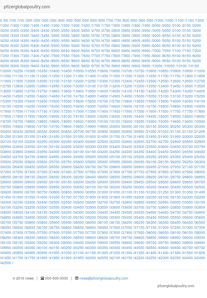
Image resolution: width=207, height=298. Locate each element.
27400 (54, 171)
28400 (91, 176)
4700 (96, 40)
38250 (6, 237)
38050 (164, 232)
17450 (115, 111)
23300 (91, 146)
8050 (167, 55)
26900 (139, 166)
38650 (103, 237)
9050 (167, 60)
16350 (54, 106)
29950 (54, 186)
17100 (30, 111)
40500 (139, 247)
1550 (66, 25)
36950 (103, 227)
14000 (103, 90)
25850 (91, 161)
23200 (67, 146)
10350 (42, 70)
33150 (6, 207)
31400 (200, 191)
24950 (79, 156)
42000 (91, 257)
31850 (103, 197)
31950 (127, 197)
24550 (188, 151)
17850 (6, 116)
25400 (188, 156)
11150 (30, 75)
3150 (187, 30)
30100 (91, 186)
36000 (79, 222)
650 (102, 20)
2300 (15, 30)
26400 (18, 166)
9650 (86, 65)
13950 (91, 90)
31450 (6, 197)
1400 (35, 25)
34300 (79, 212)
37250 (176, 227)
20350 (200, 126)
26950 (151, 166)
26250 (188, 161)
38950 (176, 237)
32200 (188, 197)
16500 (91, 106)
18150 (79, 116)
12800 (18, 85)
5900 (136, 45)
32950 (164, 202)
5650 (86, 45)
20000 (115, 126)
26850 (127, 166)
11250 (54, 75)
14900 (115, 95)
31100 (127, 191)
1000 (160, 20)
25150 (127, 156)
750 (118, 20)
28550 (127, 176)
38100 (176, 232)
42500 (6, 262)
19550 (6, 126)
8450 (45, 60)
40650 (176, 247)
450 (70, 20)
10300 (30, 70)
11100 (18, 75)
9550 (66, 65)
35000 (42, 217)
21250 (6, 136)
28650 (151, 176)
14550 (30, 95)
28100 (18, 176)
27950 (188, 171)
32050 (151, 197)
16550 (103, 106)
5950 (146, 45)
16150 (6, 106)
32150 (176, 197)
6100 (177, 45)
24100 (79, 151)
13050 (79, 85)
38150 (188, 232)
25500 (6, 161)
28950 (18, 181)
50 (6, 20)
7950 (146, 55)
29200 (79, 181)
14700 (67, 95)
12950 (54, 85)
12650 (188, 80)
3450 (45, 35)
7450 (45, 55)
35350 (127, 217)
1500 (55, 25)
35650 (200, 217)
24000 (54, 151)
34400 (103, 212)
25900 (103, 161)
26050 (139, 161)
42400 (188, 257)
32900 (151, 202)
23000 (18, 146)
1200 (200, 20)
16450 (79, 106)
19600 (18, 126)
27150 (200, 166)
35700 (6, 222)
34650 (164, 212)
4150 (187, 35)
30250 (127, 186)
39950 (6, 247)
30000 (67, 186)
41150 (91, 252)
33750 (151, 207)
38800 (139, 237)
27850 (164, 171)
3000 (156, 30)
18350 (127, 116)
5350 (25, 45)
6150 (187, 45)
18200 (91, 116)
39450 (91, 242)
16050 (188, 101)
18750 (18, 121)
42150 (127, 257)
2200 (197, 25)
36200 (127, 222)
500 (78, 20)
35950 (67, 222)
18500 (164, 116)
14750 (79, 95)
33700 (139, 207)
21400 (42, 136)
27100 (188, 166)
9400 (35, 65)
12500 (151, 80)
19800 (67, 126)
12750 (6, 85)
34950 (30, 217)
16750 (151, 106)
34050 (18, 212)
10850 (164, 70)
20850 (115, 131)
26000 (127, 161)
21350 (30, 136)
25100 (115, 156)
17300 (79, 111)
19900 (91, 126)
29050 (42, 181)
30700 (30, 191)
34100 (30, 212)
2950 (146, 30)
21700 (115, 136)
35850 (42, 222)
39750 (164, 242)
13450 (176, 85)
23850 (18, 151)
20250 (176, 126)
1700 (96, 25)
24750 (30, 156)
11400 (91, 75)
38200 (200, 232)
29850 (30, 186)
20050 (127, 126)
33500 (91, 207)
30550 (200, 186)
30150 (103, 186)
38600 (91, 237)
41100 (79, 252)
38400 (42, 237)
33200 (18, 207)
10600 (103, 70)
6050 (167, 45)
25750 (67, 161)
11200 (42, 75)
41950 (79, 257)
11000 (200, 70)
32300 (6, 202)
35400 (139, 217)
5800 (116, 45)
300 (45, 20)
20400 (6, 131)
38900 (164, 237)
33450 (79, 207)
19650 (30, 126)
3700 (96, 35)
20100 (139, 126)
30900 (79, 191)
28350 (79, 176)
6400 (35, 50)
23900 (30, 151)
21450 (54, 136)
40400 (115, 247)
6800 (116, 50)
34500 (127, 212)
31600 (42, 197)
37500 (30, 232)
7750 (106, 55)
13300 (139, 85)
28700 (164, 176)
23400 (115, 146)
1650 (86, 25)
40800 (6, 252)
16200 (18, 106)
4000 (156, 35)
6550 (66, 50)
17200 (54, 111)
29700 (200, 181)
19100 (103, 121)
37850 (115, 232)
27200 (6, 171)
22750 (164, 141)
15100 (164, 95)
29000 (30, 181)
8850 (126, 60)
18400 (139, 116)
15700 (103, 101)
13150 (103, 85)
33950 (200, 207)
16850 (176, 106)
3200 (197, 30)
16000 (176, 101)
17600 (151, 111)
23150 (54, 146)
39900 (200, 242)
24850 (54, 156)
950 (150, 20)
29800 (18, 186)
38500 (67, 237)
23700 (188, 146)
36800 (67, 227)
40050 (30, 247)
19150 (115, 121)
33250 (30, 207)
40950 (42, 252)
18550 (176, 116)
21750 (127, 136)
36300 (151, 222)
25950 (115, 161)
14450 (6, 95)
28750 (176, 176)
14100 (127, 90)
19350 (164, 121)
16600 (115, 106)
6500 (55, 50)
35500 (164, 217)
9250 (5, 65)
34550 (139, 212)
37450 (18, 232)
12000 (30, 80)
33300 (42, 207)
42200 (139, 257)
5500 (55, 45)
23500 (139, 146)
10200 (6, 70)
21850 (151, 136)
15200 (188, 95)
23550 (151, 146)
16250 (30, 106)
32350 (18, 202)
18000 (42, 116)
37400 (6, 232)
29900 (42, 186)
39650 (139, 242)
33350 (54, 207)
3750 (106, 35)
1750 (106, 25)
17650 (164, 111)
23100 (42, 146)
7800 (116, 55)
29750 (6, 186)
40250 (79, 247)
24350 (139, 151)
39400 (79, 242)
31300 (176, 191)
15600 (79, 101)
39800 (176, 242)
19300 (151, 121)
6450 (45, 50)
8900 (136, 60)
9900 (136, 65)
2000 (156, 25)
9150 (187, 60)
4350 (25, 40)
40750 (200, 247)
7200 (197, 50)
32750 (115, 202)
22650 (139, 141)
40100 (42, 247)
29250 (91, 181)
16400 (67, 106)
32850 (139, 202)
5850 (126, 45)
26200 (176, 161)
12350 (115, 80)
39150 (18, 242)
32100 (164, 197)
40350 (103, 247)
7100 (177, 50)
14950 (127, 95)
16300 (42, 106)
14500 (18, 95)
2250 (5, 30)
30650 (18, 191)
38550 (79, 237)
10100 (182, 65)
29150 (67, 181)
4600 (76, 40)
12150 (67, 80)
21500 (67, 136)
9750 (106, 65)
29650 (188, 181)
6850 (126, 50)
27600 (103, 171)
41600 (200, 252)
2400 (35, 30)
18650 (200, 116)
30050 (79, 186)
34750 (188, 212)
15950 (164, 101)
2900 (136, 30)
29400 (127, 181)
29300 (103, 181)
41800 (42, 257)
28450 (103, 176)
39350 (67, 242)
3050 (167, 30)
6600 (76, 50)
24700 (18, 156)
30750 (42, 191)
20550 (42, 131)
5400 (35, 45)
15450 (42, 101)
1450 (45, 25)
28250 (54, 176)
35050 (54, 217)
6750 (106, 50)
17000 (6, 111)
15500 (54, 101)
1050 (170, 20)
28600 (139, 176)
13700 (30, 90)
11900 (6, 80)
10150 (194, 65)
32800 (127, 202)
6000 (156, 45)
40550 (151, 247)
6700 (96, 50)
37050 (127, 227)
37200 (164, 227)
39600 (127, 242)
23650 (176, 146)
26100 (151, 161)
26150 (164, 161)
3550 (66, 35)
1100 (180, 20)
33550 (103, 207)
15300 (6, 101)
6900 (136, 50)
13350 (151, 85)
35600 (188, 217)
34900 (18, 217)
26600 (67, 166)
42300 (164, 257)
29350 (115, 181)
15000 (139, 95)
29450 (139, 181)
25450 (200, 156)
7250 (5, 55)
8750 (106, 60)
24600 (200, 151)
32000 (139, 197)
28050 (6, 176)
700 (110, 20)
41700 (18, 257)
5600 (76, 45)
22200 (30, 141)
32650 (91, 202)
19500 (200, 121)
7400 (35, 55)
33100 (200, 202)
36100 (103, 222)
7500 (55, 55)
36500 (200, 222)
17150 (42, 111)
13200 (115, 85)
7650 (86, 55)
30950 (91, 191)
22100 (6, 141)
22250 (42, 141)
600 (94, 20)
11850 (200, 75)
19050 (91, 121)
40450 (127, 247)
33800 (164, 207)
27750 (139, 171)
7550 (66, 55)
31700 (67, 197)
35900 (54, 222)
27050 (176, 166)
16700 (139, 106)
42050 (103, 257)
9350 (25, 65)
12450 (139, 80)
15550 (67, 101)
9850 (126, 65)
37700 (79, 232)
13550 (200, 85)
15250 (200, 95)
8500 (55, 60)
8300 (15, 60)
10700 (127, 70)
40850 (18, 252)
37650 (67, 232)
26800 (115, 166)
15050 (151, 95)
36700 (42, 227)
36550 (6, 227)
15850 (139, 101)
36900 (91, 227)
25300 (164, 156)
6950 (146, 50)
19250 (139, 121)
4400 (35, 40)
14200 (151, 90)
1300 (15, 25)
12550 (164, 80)
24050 (67, 151)
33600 (115, 207)
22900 (200, 141)
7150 (187, 50)
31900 (115, 197)
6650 (86, 50)
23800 (6, 151)
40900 (30, 252)
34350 (91, 212)
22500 (103, 141)
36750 (54, 227)
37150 (151, 227)
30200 (115, 186)
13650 (18, 90)
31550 (30, 197)
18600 (188, 116)
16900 (188, 106)
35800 (30, 222)
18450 (151, 116)
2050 (167, 25)
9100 (177, 60)
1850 (126, 25)
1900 (136, 25)
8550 (66, 60)
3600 (76, 35)
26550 (54, 166)
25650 (42, 161)
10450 (67, 70)
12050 (42, 80)
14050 (115, 90)
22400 (79, 141)
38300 (18, 237)
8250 (5, 60)
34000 (6, 212)
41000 (54, 252)
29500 (151, 181)
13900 (79, 90)
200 (29, 20)
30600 (6, 191)
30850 (67, 191)
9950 (146, 65)
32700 (103, 202)
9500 (55, 65)
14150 (139, 90)
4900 (136, 40)
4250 (5, 40)
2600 (76, 30)
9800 (116, 65)
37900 (127, 232)
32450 (42, 202)
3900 (136, 35)
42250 (151, 257)
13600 (6, 90)
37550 (42, 232)
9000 (156, 60)
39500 (103, 242)
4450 (45, 40)
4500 (55, 40)
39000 (188, 237)
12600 (176, 80)
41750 (30, 257)
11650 (151, 75)
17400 (103, 111)
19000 (79, 121)
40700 (188, 247)
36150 (115, 222)
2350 (25, 30)
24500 (176, 151)
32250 (200, 197)
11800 (188, 75)
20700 (79, 131)
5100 (177, 40)
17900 (18, 116)
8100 (177, 55)
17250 (67, 111)
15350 (18, 101)
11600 (139, 75)
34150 (42, 212)
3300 (15, 35)
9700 (96, 65)
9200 (197, 60)
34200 (54, 212)
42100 (115, 257)
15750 (115, 101)
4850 (126, 40)
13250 (127, 85)
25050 (103, 156)
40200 (67, 247)
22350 (67, 141)
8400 (35, 60)
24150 (91, 151)
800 (126, 20)
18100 (67, 116)
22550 (115, 141)
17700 (176, 111)
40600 (164, 247)
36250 (139, 222)
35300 (115, 217)
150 (21, 20)
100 (13, 20)
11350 (79, 75)
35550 (176, 217)
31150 (139, 191)
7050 (167, 50)
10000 (157, 65)
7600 (76, 55)
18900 (54, 121)
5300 (15, 45)
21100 (176, 131)
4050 (167, 35)
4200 (197, 35)
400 (62, 20)
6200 (197, 45)
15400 (30, 101)
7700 (96, 55)
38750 (127, 237)
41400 (151, 252)
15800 (127, 101)
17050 (18, 111)
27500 (79, 171)
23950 (42, 151)
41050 (67, 252)
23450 (127, 146)
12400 (127, 80)
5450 (45, 45)
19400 (176, 121)
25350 (176, 156)
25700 (54, 161)
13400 (164, 85)
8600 (76, 60)
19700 (42, 126)
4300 (15, 40)
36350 (164, 222)
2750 (106, 30)
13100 (91, 85)
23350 (103, 146)
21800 (139, 136)
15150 (176, 95)
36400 (176, 222)
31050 (115, 191)
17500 (127, 111)
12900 (42, 85)
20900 (127, 131)
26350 (6, 166)
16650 (127, 106)
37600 (54, 232)
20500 (30, 131)
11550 (127, 75)
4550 (66, 40)
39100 (6, 242)
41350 (139, 252)
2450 (45, 30)
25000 (91, 156)
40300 (91, 247)
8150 (187, 55)
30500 (188, 186)
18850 (42, 121)
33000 (176, 202)
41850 (54, 257)
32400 (30, 202)
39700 (151, 242)
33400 (67, 207)
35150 (79, 217)
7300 (15, 55)
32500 (54, 202)
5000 (156, 40)
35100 (67, 217)
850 (134, 20)
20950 (139, 131)
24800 (42, 156)
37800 (103, 232)
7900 (136, 55)
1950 (146, 25)
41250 (115, 252)
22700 (151, 141)
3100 (177, 30)
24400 (151, 151)
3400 (35, 35)
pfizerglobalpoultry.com (27, 6)
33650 (127, 207)
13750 (42, 90)
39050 (200, 237)
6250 (5, 50)
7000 (156, 50)
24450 (164, 151)
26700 (91, 166)
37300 (188, 227)
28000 (200, 171)
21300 (18, 136)
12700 (200, 80)
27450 (67, 171)
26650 (79, 166)
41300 (127, 252)
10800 (151, 70)
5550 (66, 45)
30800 (54, 191)
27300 (30, 171)
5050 (167, 40)
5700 (96, 45)
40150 (54, 247)
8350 (25, 60)
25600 (30, 161)
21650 (103, 136)
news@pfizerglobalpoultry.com (104, 278)
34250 (67, 212)
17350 (91, 111)
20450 (18, 131)
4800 (116, 40)
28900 (6, 181)
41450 (164, 252)
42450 (200, 257)
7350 (25, 55)
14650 (54, 95)
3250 (5, 35)
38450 (54, 237)
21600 (91, 136)
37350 (200, 227)
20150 (151, 126)
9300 (15, 65)
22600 (127, 141)
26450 (30, 166)
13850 (67, 90)
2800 (116, 30)
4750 (106, 40)
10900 (176, 70)
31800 (91, 197)
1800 (116, 25)
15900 (151, 101)
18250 (103, 116)
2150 (187, 25)
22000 (188, 136)
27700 (127, 171)
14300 (176, 90)
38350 (30, 237)
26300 (200, 161)
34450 (115, 212)
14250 (164, 90)
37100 (139, 227)
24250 (115, 151)
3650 (86, 35)
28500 (115, 176)
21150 (188, 131)
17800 (200, 111)
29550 (164, 181)
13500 (188, 85)
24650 (6, 156)
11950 (18, 80)
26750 (103, 166)
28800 (188, 176)
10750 (139, 70)
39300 (54, 242)
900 (142, 20)
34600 (151, 212)
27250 (18, 171)
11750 (176, 75)
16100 (200, 101)
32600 (79, 202)
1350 (25, 25)
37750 (91, 232)
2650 (86, 30)
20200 (164, 126)
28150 (30, 176)
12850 (30, 85)
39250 (42, 242)
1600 (76, 25)
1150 (190, 20)
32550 (67, 202)
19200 (127, 121)
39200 (30, 242)
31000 (103, 191)
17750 (188, 111)
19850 (79, 126)
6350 (25, 50)
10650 (115, 70)
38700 (115, 237)
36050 (91, 222)
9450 (45, 65)
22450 (91, 141)
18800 (30, 121)
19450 (188, 121)
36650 (30, 227)
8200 (197, 55)
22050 (200, 136)
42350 (176, 257)
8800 (116, 60)
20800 (103, 131)
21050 (164, 131)
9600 (76, 65)
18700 (6, 121)
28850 (200, 176)
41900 (67, 257)
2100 (177, 25)
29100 (54, 181)
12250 (91, 80)
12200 (79, 80)
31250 (164, 191)
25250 (151, 156)
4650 (86, 40)
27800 (151, 171)
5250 (5, 45)
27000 (164, 166)
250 (37, 20)
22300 (54, 141)
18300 (115, 116)
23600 (164, 146)
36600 (18, 227)
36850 (79, 227)
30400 (164, 186)
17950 (30, 116)
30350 (151, 186)
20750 (91, 131)
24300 (127, 151)
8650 (86, 60)
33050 (188, 202)
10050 (170, 65)
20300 (188, 126)
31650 (54, 197)
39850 (188, 242)
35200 (91, 217)
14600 (42, 95)
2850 (126, 30)
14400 (200, 90)
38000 (151, 232)
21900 (164, 136)
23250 (79, 146)
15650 (91, 101)
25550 (18, 161)
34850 (6, 217)
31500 (18, 197)
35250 (103, 217)
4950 (146, 40)
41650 (6, 257)
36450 (188, 222)
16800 (164, 106)
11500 (115, 75)
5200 (197, 40)
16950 (200, 106)
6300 (15, 50)
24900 (67, 156)
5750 (106, 45)
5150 (187, 40)
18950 (67, 121)
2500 (55, 30)
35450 (151, 217)
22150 (18, 141)
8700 (96, 60)
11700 (164, 75)
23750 (200, 146)
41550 (188, 252)
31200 (151, 191)
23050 (30, 146)
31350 (188, 191)
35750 (18, 222)
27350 (42, 171)
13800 (54, 90)
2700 (96, 30)
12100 (54, 80)
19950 (103, 126)
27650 (115, 171)
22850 (188, 141)
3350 (25, 35)
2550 (66, 30)
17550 (139, 111)
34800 (200, 212)
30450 (176, 186)
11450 (103, 75)
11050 (6, 75)
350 (53, 20)
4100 (177, 35)
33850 (176, 207)
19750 (54, 126)
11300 (67, 75)
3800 (116, 35)
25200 (139, 156)
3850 (126, 35)
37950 (139, 232)
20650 (67, 131)
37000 (115, 227)
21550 (79, 136)
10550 (91, 70)
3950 (146, 35)
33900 (188, 207)
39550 (115, 242)
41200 (103, 252)
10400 (54, 70)
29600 (176, 181)
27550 (91, 171)
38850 (151, 237)
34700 (176, 212)
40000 (18, 247)
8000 (156, 55)
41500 (176, 252)
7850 (126, 55)
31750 (79, 197)
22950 (6, 146)
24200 (103, 151)
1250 (5, 25)
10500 (79, 70)
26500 (42, 166)
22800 (176, 141)
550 (86, 20)
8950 (146, 60)
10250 (18, 70)
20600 (54, 131)
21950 (176, 136)
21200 (200, 131)
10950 (188, 70)
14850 (103, 95)
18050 (54, 116)
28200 (42, 176)
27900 (176, 171)
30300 (139, 186)
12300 (103, 80)
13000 (67, 85)
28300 (67, 176)
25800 (79, 161)
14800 (91, 95)
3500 (55, 35)
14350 (188, 90)
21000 (151, 131)
